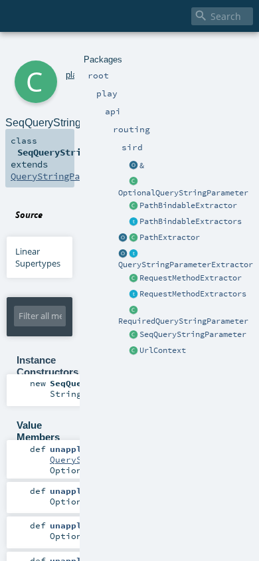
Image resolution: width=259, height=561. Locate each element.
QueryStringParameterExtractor (185, 264)
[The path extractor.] (133, 238)
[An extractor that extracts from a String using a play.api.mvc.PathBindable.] (133, 206)
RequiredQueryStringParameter (183, 321)
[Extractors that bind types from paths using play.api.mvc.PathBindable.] (133, 222)
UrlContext (162, 350)
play (73, 75)
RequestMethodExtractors (192, 293)
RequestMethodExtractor (190, 277)
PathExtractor (169, 237)
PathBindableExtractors (190, 221)
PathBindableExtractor (188, 205)
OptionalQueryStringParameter (183, 192)
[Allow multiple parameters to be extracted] (133, 166)
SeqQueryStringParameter (192, 334)
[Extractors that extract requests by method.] (133, 294)
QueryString (79, 459)
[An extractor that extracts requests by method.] (133, 278)
